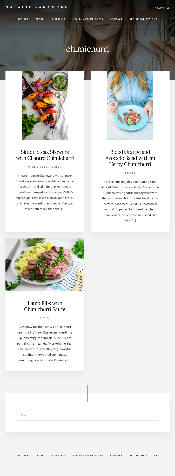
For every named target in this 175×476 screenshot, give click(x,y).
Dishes (33, 167)
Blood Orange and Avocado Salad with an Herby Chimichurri (130, 158)
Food (44, 167)
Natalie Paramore (37, 7)
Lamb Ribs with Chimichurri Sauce (44, 306)
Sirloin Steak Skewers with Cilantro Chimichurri (45, 155)
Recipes (55, 167)
